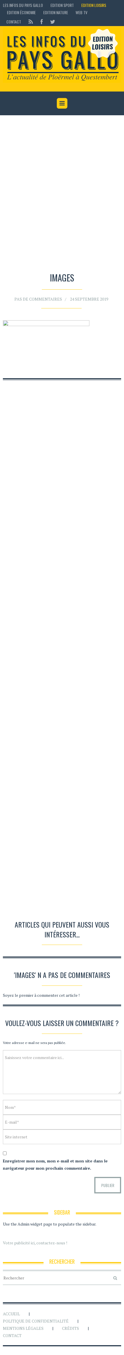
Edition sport (62, 5)
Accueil (11, 1313)
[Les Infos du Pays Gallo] (62, 55)
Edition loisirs (93, 5)
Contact (13, 22)
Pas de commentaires (38, 299)
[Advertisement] (62, 195)
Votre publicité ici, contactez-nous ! (35, 1243)
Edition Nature (55, 12)
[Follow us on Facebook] (41, 21)
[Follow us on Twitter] (51, 21)
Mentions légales (23, 1328)
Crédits (70, 1328)
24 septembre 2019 (89, 299)
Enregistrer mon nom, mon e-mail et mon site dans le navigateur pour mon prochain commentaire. (55, 1164)
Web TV (81, 12)
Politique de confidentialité (36, 1321)
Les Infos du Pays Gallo (23, 5)
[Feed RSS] (30, 21)
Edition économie (21, 12)
